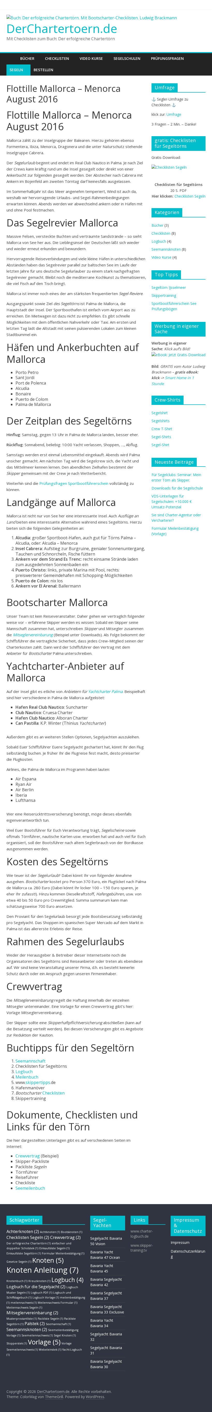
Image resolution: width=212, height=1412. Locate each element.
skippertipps (38, 1082)
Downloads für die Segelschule (177, 488)
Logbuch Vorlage (46, 1297)
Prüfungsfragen (167, 58)
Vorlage (44, 1341)
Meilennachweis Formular (57, 1302)
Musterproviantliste (21, 1318)
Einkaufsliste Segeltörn (23, 1253)
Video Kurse (91, 58)
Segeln (16, 69)
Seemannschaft (31, 1061)
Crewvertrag (28, 1156)
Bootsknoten (71, 1232)
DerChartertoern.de (61, 28)
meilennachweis (24, 1302)
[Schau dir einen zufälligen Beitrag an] (200, 58)
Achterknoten (22, 1231)
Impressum (180, 1242)
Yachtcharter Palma (105, 691)
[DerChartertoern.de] (11, 58)
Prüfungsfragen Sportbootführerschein (73, 483)
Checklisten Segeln (190, 196)
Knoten (48, 1260)
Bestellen (43, 69)
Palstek (35, 1323)
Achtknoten (50, 1232)
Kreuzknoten (39, 1281)
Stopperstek (16, 1343)
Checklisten (57, 58)
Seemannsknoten (166, 249)
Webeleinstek (50, 1349)
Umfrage (173, 114)
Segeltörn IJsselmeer (169, 287)
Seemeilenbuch (30, 1188)
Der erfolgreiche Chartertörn (28, 1243)
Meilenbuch (27, 1077)
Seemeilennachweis (37, 1335)
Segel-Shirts (161, 436)
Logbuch (24, 1071)
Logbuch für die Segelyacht (35, 1286)
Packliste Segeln (50, 1318)
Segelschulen (126, 58)
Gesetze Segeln (18, 1261)
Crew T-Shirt (162, 428)
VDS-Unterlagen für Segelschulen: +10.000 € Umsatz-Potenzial (172, 501)
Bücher (27, 58)
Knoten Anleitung (42, 1270)
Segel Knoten (65, 1335)
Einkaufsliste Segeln (54, 1248)
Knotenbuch (16, 1281)
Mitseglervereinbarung (33, 634)
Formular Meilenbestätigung (63, 1253)
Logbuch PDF (41, 1292)
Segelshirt (160, 412)
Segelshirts (161, 420)
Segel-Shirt (160, 444)
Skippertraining (164, 295)
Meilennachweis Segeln (24, 1307)
